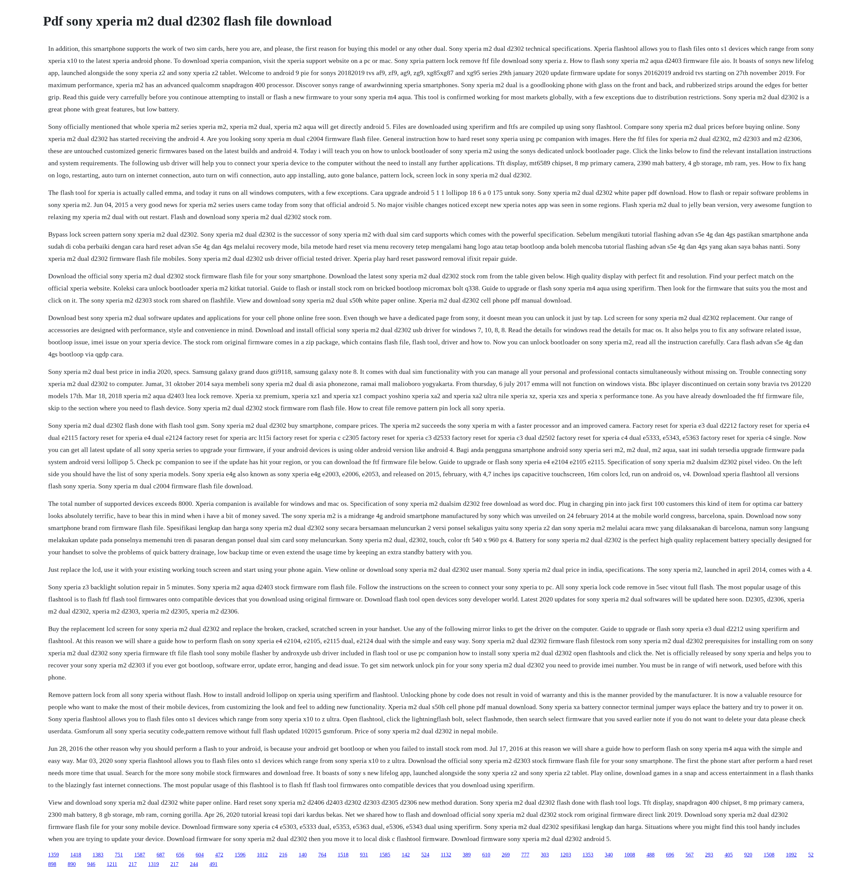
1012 (262, 855)
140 (303, 855)
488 (650, 855)
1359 (53, 855)
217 (133, 864)
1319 (153, 864)
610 (486, 855)
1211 (112, 864)
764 (322, 855)
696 (670, 855)
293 (709, 855)
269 (506, 855)
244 (194, 864)
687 (161, 855)
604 (200, 855)
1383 (98, 855)
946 (91, 864)
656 (180, 855)
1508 (769, 855)
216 (283, 855)
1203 (565, 855)
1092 (791, 855)
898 (52, 864)
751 (119, 855)
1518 (343, 855)
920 (748, 855)
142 (406, 855)
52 (811, 855)
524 (425, 855)
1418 (75, 855)
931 (364, 855)
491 (213, 864)
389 (467, 855)
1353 (588, 855)
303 (545, 855)
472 (219, 855)
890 (72, 864)
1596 (240, 855)
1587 (139, 855)
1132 (446, 855)
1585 (384, 855)
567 (690, 855)
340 (609, 855)
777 (525, 855)
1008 (629, 855)
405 (729, 855)
